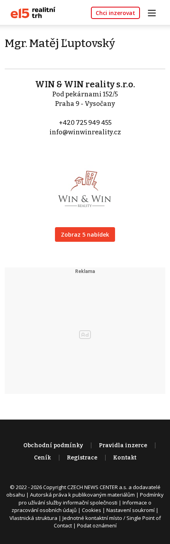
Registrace (82, 457)
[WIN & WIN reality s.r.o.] (85, 182)
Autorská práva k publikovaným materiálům (82, 494)
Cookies (91, 510)
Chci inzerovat (115, 13)
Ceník (42, 457)
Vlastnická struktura (33, 517)
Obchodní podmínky (53, 445)
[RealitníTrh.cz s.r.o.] (30, 12)
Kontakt (124, 457)
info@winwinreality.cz (85, 132)
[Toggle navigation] (154, 12)
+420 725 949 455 (85, 122)
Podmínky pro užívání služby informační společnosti (91, 498)
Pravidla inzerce (123, 445)
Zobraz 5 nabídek (85, 234)
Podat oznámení (97, 525)
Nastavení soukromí (130, 510)
